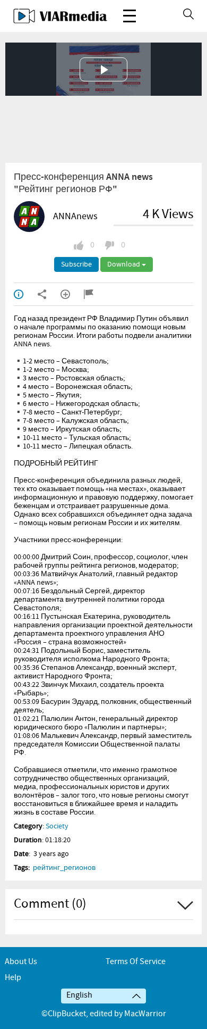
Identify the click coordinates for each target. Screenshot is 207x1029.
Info (25, 294)
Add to (72, 294)
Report (95, 294)
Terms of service (136, 961)
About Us (21, 961)
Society (57, 826)
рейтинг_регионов (64, 868)
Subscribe (76, 264)
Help (13, 977)
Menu (129, 16)
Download (124, 264)
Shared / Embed (49, 294)
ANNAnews (75, 216)
